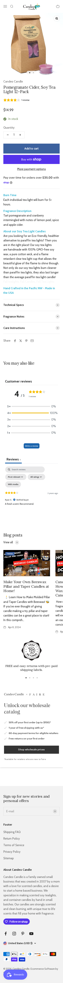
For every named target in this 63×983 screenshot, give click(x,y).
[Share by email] (32, 341)
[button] (31, 406)
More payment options (31, 169)
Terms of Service (13, 845)
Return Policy (11, 838)
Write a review (31, 446)
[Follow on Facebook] (5, 933)
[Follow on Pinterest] (22, 933)
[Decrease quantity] (8, 134)
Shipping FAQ (11, 832)
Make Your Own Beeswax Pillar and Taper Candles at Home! (26, 586)
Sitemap (8, 858)
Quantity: (9, 127)
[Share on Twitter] (21, 341)
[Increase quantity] (20, 134)
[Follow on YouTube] (31, 933)
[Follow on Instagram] (14, 933)
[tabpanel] (31, 495)
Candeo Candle (13, 81)
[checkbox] (13, 484)
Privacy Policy (11, 851)
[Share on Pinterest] (26, 341)
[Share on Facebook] (15, 341)
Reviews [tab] (13, 459)
